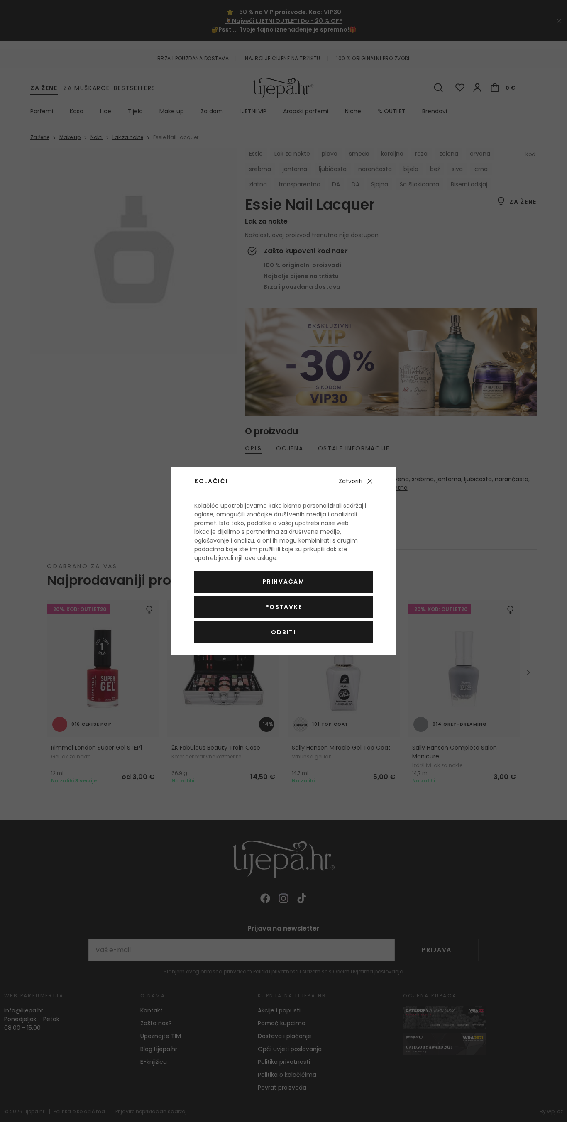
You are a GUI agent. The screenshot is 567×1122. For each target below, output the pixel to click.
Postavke (283, 607)
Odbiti (283, 632)
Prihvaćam (283, 581)
